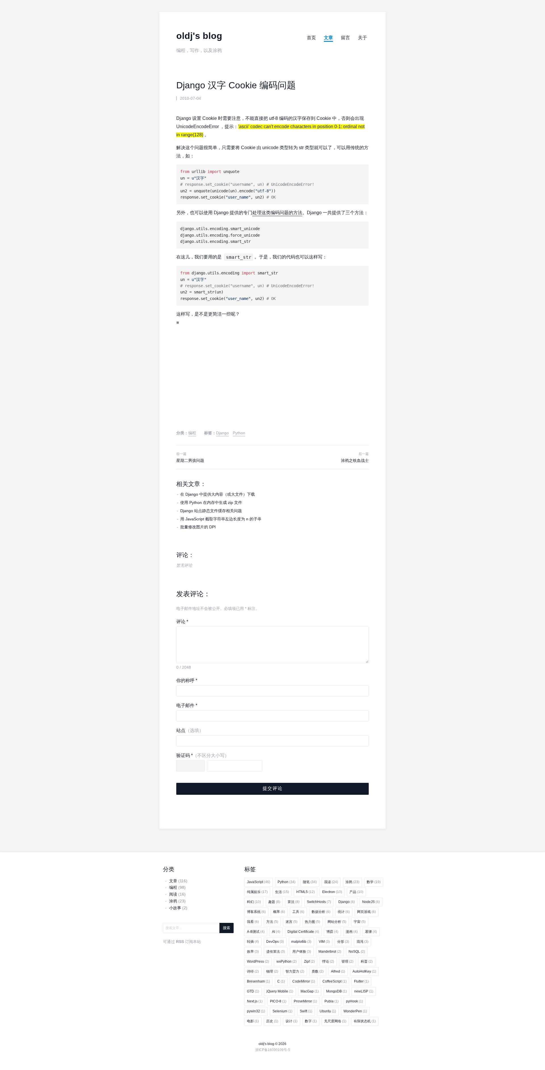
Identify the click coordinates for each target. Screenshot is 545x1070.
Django (222, 433)
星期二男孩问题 (190, 460)
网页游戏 (366, 912)
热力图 (312, 922)
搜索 (226, 928)
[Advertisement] (272, 383)
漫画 (352, 932)
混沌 (362, 942)
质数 (318, 971)
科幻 (254, 902)
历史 (272, 1021)
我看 (253, 922)
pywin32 (256, 1011)
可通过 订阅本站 (182, 941)
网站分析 (337, 922)
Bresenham (258, 981)
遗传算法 (275, 952)
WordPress (258, 961)
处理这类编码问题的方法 (277, 212)
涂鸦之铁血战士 (355, 460)
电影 (253, 1021)
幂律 (371, 932)
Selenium (282, 1011)
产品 (356, 892)
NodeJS (371, 902)
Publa (331, 1001)
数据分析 (321, 912)
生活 (282, 892)
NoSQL (357, 952)
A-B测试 (256, 932)
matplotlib (301, 942)
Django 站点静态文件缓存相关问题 (211, 510)
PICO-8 (278, 1001)
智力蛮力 (295, 971)
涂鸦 (352, 882)
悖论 (328, 961)
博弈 (332, 932)
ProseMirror (305, 1001)
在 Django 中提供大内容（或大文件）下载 (217, 494)
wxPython (286, 961)
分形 (343, 942)
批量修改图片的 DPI (198, 527)
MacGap (310, 991)
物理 (272, 971)
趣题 (274, 902)
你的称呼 (186, 680)
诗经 (253, 971)
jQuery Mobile (280, 991)
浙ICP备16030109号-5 (272, 1050)
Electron (332, 892)
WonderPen (355, 1011)
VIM (324, 942)
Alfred (338, 971)
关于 (362, 37)
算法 (293, 902)
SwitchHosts (319, 902)
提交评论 (272, 788)
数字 (311, 1021)
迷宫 (291, 922)
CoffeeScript (334, 981)
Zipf (309, 961)
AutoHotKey (364, 971)
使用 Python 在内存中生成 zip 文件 (211, 502)
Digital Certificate (303, 932)
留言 (345, 37)
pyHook (354, 1001)
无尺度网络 (335, 1021)
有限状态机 (365, 1021)
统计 (344, 912)
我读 (331, 882)
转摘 (253, 942)
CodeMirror (303, 981)
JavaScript (258, 882)
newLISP (363, 991)
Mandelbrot (329, 952)
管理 (347, 961)
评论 (182, 621)
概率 (279, 912)
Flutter (361, 981)
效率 (253, 952)
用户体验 (301, 952)
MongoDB (336, 991)
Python (239, 433)
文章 (328, 37)
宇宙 (360, 922)
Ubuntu (328, 1011)
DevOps (275, 942)
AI (276, 932)
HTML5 (305, 892)
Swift (306, 1011)
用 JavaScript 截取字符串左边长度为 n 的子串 (220, 519)
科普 (367, 961)
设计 (291, 1021)
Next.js (255, 1001)
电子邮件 (186, 705)
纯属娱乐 (257, 892)
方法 (272, 922)
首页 (311, 37)
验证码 (202, 755)
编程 (192, 433)
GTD (253, 991)
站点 (190, 730)
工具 (298, 912)
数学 (374, 882)
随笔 (310, 882)
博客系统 (256, 912)
